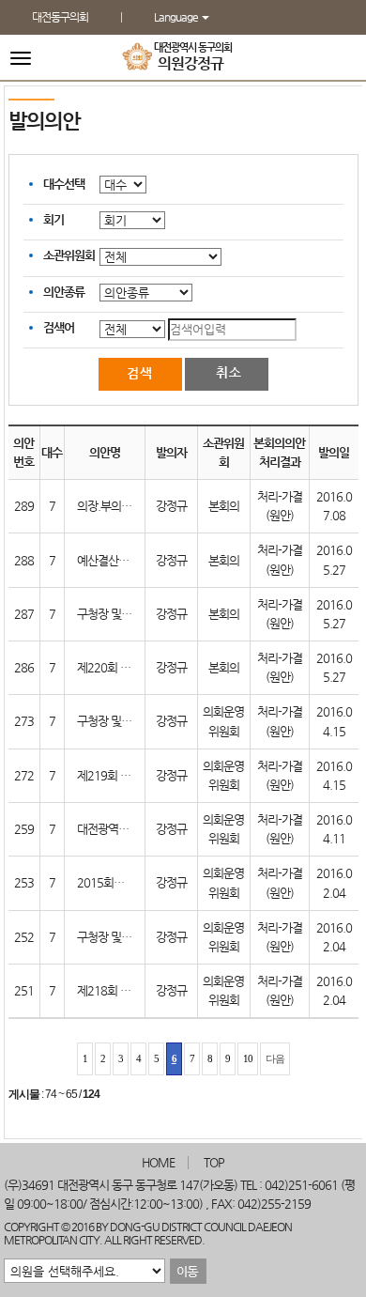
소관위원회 (69, 255)
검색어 (58, 327)
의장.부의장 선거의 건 (127, 506)
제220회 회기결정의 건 (131, 667)
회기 (53, 219)
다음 (275, 1058)
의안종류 (63, 292)
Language (177, 16)
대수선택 (63, 184)
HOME (158, 1162)
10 (247, 1058)
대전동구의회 (60, 16)
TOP (214, 1162)
